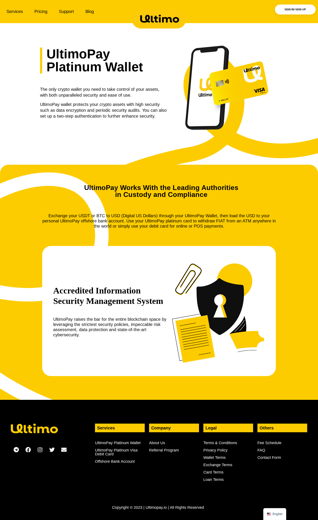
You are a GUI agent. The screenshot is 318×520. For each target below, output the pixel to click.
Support (66, 11)
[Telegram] (16, 449)
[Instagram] (40, 449)
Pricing (40, 11)
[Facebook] (28, 449)
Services (14, 11)
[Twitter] (52, 449)
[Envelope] (63, 449)
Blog (89, 11)
